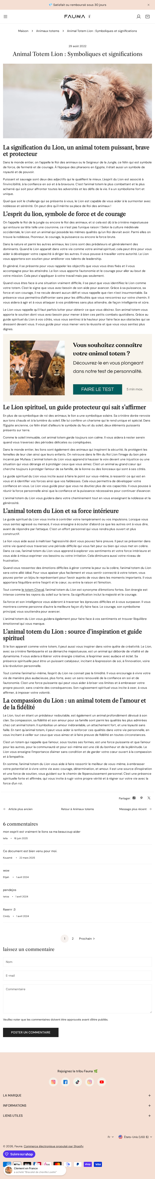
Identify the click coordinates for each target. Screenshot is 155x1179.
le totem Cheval (33, 590)
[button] (147, 16)
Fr (109, 1137)
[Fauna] (77, 16)
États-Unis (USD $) (136, 1137)
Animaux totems (47, 31)
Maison (23, 31)
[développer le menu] (5, 16)
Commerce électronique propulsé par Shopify (54, 1146)
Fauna (18, 1146)
